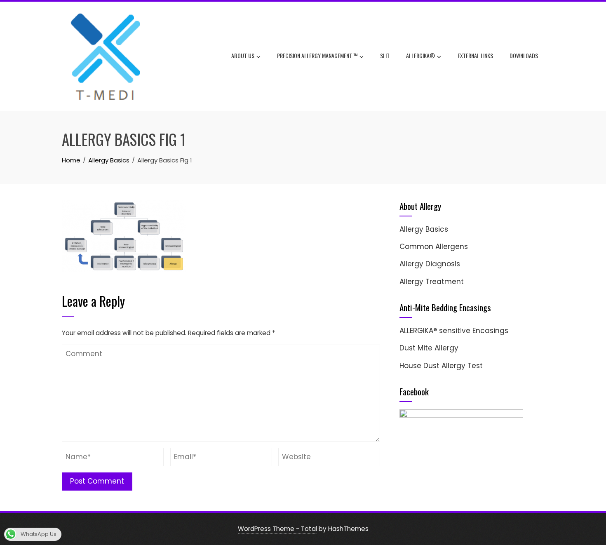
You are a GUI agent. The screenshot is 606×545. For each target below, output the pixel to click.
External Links (475, 55)
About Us (242, 55)
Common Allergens (433, 246)
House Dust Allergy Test (441, 366)
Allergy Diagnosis (429, 264)
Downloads (524, 55)
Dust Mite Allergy (428, 348)
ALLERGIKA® (420, 55)
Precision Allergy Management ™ (317, 55)
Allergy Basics (423, 229)
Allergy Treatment (431, 282)
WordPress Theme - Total (277, 528)
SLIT (385, 55)
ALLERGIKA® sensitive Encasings (453, 331)
